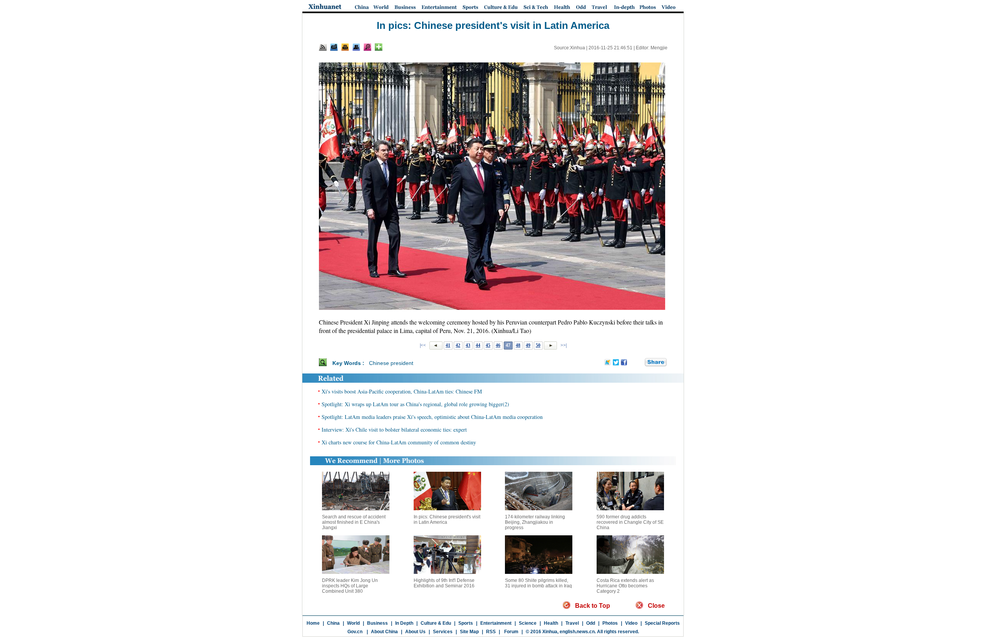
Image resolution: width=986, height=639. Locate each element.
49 (528, 345)
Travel (572, 623)
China (333, 623)
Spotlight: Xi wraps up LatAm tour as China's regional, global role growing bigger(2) (415, 404)
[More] (378, 47)
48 (518, 345)
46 (498, 345)
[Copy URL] (356, 47)
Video (631, 623)
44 (478, 345)
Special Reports (662, 623)
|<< (423, 345)
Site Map (469, 631)
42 (458, 345)
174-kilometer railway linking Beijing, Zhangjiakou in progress (535, 522)
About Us (415, 631)
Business (377, 623)
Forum (510, 631)
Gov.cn (354, 631)
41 (448, 345)
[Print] (345, 47)
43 (468, 345)
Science (528, 623)
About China (384, 631)
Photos (610, 623)
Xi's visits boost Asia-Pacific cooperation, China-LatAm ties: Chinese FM (402, 391)
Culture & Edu (436, 623)
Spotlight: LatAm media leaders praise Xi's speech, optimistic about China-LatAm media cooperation (432, 416)
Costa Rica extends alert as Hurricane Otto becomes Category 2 (625, 586)
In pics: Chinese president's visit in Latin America (447, 519)
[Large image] (367, 47)
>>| (563, 345)
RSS (491, 631)
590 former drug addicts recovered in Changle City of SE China (630, 522)
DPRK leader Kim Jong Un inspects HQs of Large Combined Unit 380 (350, 586)
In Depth (404, 623)
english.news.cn (577, 631)
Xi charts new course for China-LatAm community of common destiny (399, 442)
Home (313, 623)
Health (551, 623)
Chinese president (391, 363)
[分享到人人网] (639, 362)
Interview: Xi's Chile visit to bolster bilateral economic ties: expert (394, 429)
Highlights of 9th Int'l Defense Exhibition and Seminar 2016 (444, 583)
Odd (590, 623)
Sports (465, 623)
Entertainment (495, 623)
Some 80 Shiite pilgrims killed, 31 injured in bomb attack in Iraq (538, 583)
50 (538, 345)
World (353, 623)
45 (488, 345)
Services (443, 631)
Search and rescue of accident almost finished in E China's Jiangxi (354, 522)
